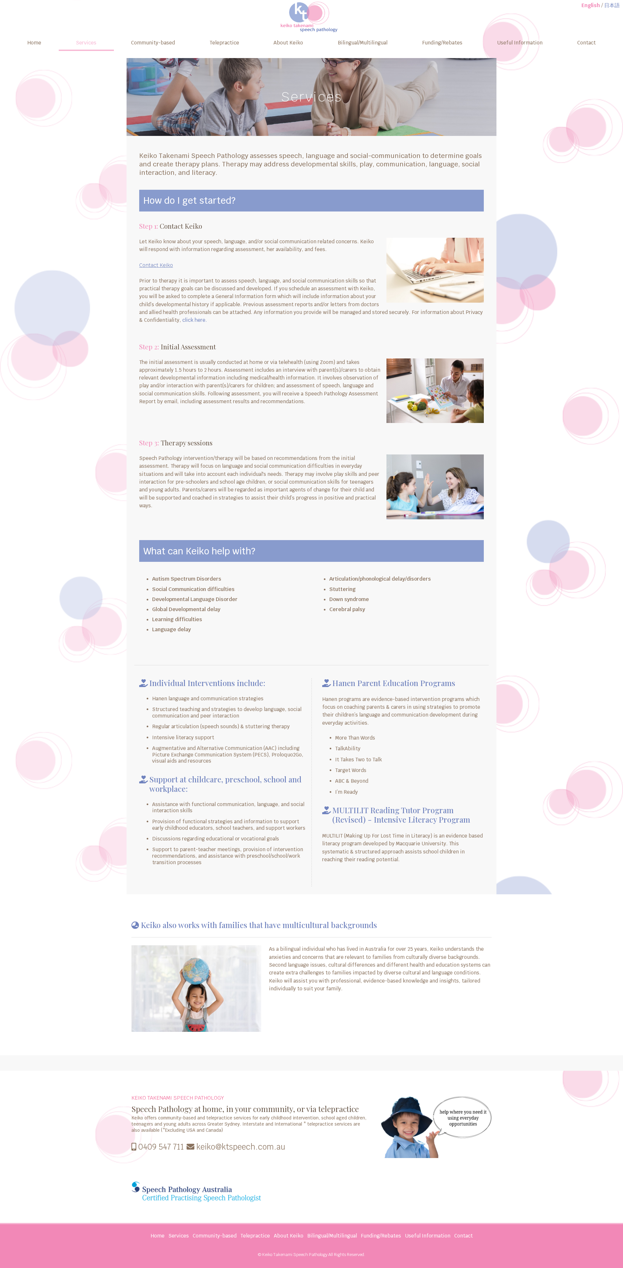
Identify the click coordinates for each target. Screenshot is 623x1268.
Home (34, 43)
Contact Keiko (156, 265)
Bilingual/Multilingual (362, 43)
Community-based (153, 43)
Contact (586, 43)
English (590, 5)
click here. (194, 320)
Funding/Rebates (442, 43)
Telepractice (224, 43)
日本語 (612, 5)
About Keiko (288, 43)
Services (86, 43)
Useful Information (520, 43)
